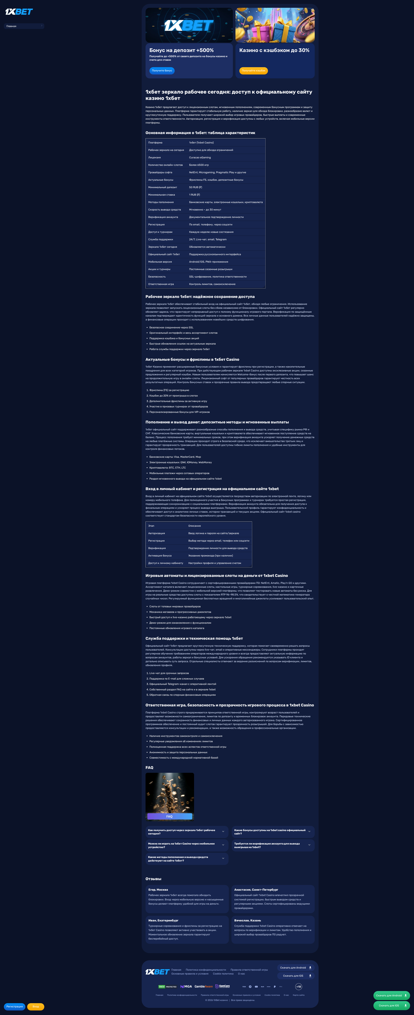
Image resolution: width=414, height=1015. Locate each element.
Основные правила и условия (189, 973)
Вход (36, 1006)
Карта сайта (299, 995)
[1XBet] (19, 12)
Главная (11, 26)
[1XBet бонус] (189, 25)
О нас (241, 973)
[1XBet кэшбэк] (275, 25)
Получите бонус (162, 70)
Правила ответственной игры (249, 969)
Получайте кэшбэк (253, 70)
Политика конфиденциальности (206, 969)
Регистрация (14, 1006)
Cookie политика (223, 973)
